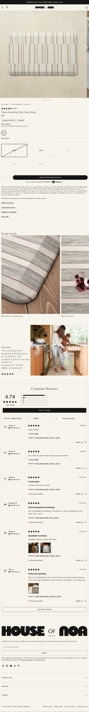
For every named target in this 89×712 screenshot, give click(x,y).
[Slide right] (49, 100)
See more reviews (44, 609)
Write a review (44, 410)
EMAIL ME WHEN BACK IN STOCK (50, 177)
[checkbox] (73, 418)
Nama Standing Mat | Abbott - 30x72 (47, 556)
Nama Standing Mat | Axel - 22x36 (47, 518)
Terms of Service (27, 660)
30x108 (41, 164)
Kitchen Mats (5, 104)
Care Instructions (8, 207)
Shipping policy (82, 707)
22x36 (14, 150)
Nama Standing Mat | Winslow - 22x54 (48, 596)
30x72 (14, 164)
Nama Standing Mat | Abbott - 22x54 (47, 489)
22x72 (68, 150)
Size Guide (5, 217)
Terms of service (70, 707)
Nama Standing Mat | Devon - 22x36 (47, 438)
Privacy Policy (40, 660)
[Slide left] (40, 100)
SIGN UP (44, 653)
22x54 (41, 150)
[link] (9, 108)
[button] (2, 7)
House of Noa (6, 707)
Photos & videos (69, 419)
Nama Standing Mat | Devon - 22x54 (47, 464)
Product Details (7, 203)
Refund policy (47, 707)
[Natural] (3, 132)
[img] (14, 428)
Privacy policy (58, 707)
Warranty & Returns (8, 212)
